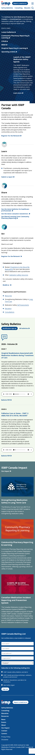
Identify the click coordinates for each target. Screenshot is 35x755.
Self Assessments (23, 305)
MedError (6, 285)
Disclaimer (4, 740)
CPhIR (3, 41)
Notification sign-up (9, 328)
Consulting (19, 8)
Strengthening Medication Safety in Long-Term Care (14, 501)
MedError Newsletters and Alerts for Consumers (14, 681)
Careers (4, 734)
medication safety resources (18, 275)
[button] (32, 8)
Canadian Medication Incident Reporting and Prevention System (16, 600)
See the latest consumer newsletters (15, 214)
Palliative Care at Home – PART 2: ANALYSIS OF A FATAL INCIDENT (15, 414)
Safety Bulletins (7, 8)
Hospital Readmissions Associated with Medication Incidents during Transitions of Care (17, 355)
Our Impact (5, 728)
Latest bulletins (7, 32)
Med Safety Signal (8, 685)
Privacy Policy (5, 737)
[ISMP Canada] (5, 4)
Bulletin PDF (5, 400)
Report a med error (20, 3)
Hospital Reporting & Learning (13, 48)
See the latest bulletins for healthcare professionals (15, 210)
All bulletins (23, 328)
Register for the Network (10, 136)
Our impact (5, 471)
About (3, 725)
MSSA (3, 45)
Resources (8, 296)
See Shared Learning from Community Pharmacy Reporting (15, 217)
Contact (4, 731)
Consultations (9, 312)
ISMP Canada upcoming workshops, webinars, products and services (17, 676)
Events (3, 722)
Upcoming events (8, 52)
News (3, 719)
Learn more (17, 93)
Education (27, 8)
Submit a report (7, 177)
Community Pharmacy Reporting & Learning (15, 37)
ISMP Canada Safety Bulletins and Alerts (15, 672)
